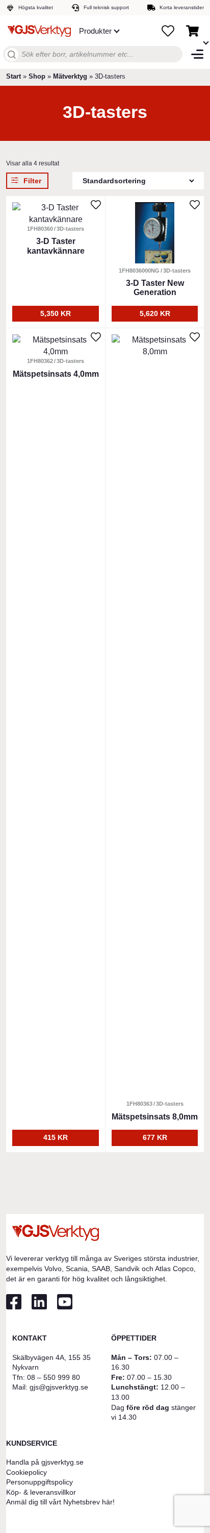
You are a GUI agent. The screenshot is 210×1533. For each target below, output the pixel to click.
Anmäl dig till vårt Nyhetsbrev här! (60, 1502)
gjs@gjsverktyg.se (59, 1387)
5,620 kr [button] (155, 313)
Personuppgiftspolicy (39, 1482)
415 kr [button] (55, 1137)
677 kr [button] (155, 1137)
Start (13, 76)
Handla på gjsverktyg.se (45, 1462)
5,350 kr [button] (55, 313)
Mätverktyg (70, 76)
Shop (37, 76)
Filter (32, 181)
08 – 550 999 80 (53, 1377)
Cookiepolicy (26, 1472)
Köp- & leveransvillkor (41, 1492)
